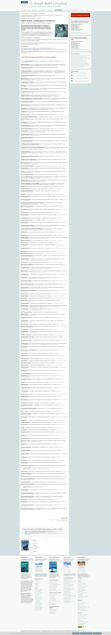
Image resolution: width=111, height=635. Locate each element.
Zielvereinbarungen (53, 329)
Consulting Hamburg (38, 597)
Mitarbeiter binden (56, 212)
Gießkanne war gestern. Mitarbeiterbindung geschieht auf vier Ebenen (34, 272)
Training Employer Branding (82, 590)
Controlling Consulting (53, 590)
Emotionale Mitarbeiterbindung (26, 141)
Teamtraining (80, 585)
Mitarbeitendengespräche (33, 73)
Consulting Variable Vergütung (68, 598)
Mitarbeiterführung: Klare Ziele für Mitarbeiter (58, 293)
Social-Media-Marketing (60, 422)
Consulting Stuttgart (38, 608)
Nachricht (54, 48)
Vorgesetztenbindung (55, 96)
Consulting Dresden (38, 592)
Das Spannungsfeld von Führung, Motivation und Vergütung (41, 226)
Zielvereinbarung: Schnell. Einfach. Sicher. (55, 262)
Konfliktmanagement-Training (82, 592)
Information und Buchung (75, 32)
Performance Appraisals (61, 482)
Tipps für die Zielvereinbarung (45, 177)
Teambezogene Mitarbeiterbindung (27, 112)
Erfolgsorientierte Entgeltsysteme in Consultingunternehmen (42, 467)
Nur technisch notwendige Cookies (86, 633)
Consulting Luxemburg (53, 609)
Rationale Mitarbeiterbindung (28, 138)
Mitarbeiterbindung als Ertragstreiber (55, 358)
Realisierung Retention (81, 605)
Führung (57, 312)
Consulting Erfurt (38, 594)
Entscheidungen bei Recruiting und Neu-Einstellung (35, 86)
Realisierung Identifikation (82, 609)
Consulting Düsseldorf (38, 593)
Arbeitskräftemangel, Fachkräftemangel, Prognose (30, 160)
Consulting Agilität (66, 583)
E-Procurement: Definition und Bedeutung (78, 59)
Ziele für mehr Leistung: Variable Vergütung (32, 441)
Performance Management (58, 184)
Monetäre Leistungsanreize (58, 334)
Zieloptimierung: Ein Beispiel (26, 474)
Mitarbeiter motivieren (63, 476)
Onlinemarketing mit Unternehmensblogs (28, 409)
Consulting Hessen (52, 599)
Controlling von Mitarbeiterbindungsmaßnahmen (30, 145)
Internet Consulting (66, 587)
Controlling (37, 585)
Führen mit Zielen (56, 353)
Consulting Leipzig (38, 602)
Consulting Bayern (52, 595)
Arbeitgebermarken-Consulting (68, 582)
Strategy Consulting (52, 581)
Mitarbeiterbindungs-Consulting (68, 589)
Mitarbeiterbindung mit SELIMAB (31, 315)
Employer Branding (60, 324)
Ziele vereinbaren (55, 499)
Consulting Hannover (38, 598)
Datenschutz (83, 631)
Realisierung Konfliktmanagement (83, 610)
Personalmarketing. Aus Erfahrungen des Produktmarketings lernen (33, 132)
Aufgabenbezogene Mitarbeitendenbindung (58, 65)
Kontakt (27, 52)
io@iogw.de (79, 631)
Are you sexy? (55, 373)
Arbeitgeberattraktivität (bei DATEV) (50, 152)
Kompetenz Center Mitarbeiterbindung (82, 78)
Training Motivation (81, 587)
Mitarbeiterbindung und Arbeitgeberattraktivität (49, 99)
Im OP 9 (57, 251)
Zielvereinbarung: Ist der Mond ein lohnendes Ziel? (42, 497)
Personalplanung (51, 109)
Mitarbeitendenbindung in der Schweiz (55, 240)
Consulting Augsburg (38, 589)
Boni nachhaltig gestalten (55, 411)
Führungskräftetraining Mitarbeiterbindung (60, 116)
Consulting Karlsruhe (38, 599)
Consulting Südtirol (52, 613)
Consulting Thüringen (52, 603)
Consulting (37, 580)
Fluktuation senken (61, 186)
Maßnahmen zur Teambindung (37, 83)
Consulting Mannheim (38, 603)
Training (36, 584)
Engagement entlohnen (60, 114)
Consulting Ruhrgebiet (53, 604)
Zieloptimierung (63, 471)
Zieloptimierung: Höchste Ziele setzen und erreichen (30, 494)
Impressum (87, 631)
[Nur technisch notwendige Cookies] (109, 633)
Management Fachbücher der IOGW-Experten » (59, 519)
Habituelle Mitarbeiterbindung (34, 135)
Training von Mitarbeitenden (82, 586)
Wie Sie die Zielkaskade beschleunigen (57, 194)
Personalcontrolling (81, 617)
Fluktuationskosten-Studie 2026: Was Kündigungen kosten (80, 58)
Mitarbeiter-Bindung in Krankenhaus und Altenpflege (39, 238)
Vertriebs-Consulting (52, 588)
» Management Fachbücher (51, 532)
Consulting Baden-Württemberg (54, 594)
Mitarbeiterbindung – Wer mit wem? (27, 338)
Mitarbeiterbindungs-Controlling (27, 301)
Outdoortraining (58, 429)
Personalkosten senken (60, 460)
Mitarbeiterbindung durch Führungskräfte (41, 79)
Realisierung (37, 583)
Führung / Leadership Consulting (54, 584)
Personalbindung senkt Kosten (60, 360)
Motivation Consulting (67, 593)
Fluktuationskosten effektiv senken (27, 92)
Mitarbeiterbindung (26, 89)
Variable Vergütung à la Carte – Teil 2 (53, 344)
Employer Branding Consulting (68, 584)
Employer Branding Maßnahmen (27, 256)
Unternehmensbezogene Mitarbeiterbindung (43, 126)
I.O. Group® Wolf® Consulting (48, 3)
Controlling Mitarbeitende (82, 623)
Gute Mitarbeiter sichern (49, 220)
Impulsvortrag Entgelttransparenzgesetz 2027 (78, 60)
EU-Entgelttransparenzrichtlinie (26, 102)
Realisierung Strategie (81, 601)
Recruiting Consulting (67, 597)
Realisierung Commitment (82, 608)
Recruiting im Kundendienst (35, 172)
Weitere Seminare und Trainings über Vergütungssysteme (80, 49)
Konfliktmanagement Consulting (68, 588)
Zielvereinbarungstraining (82, 584)
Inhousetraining (80, 594)
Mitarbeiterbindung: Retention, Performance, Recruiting (80, 55)
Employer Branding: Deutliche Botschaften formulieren (53, 306)
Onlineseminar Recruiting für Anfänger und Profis (79, 61)
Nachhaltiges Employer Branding (58, 295)
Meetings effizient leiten (57, 427)
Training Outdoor (80, 597)
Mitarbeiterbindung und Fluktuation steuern (39, 486)
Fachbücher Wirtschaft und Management (31, 50)
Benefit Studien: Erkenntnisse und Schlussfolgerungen (79, 63)
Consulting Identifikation (67, 592)
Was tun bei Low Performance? (61, 394)
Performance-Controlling (82, 615)
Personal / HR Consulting (53, 586)
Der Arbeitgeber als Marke (59, 362)
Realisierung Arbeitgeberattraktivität (84, 606)
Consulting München (38, 604)
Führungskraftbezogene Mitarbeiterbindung (31, 106)
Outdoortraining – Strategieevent (83, 596)
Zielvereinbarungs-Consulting (68, 601)
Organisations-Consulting (53, 585)
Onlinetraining (80, 595)
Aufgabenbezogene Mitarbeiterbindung (28, 123)
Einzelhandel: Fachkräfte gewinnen (57, 303)
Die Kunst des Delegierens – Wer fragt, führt (56, 382)
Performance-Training (81, 589)
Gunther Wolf (38, 16)
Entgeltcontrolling (81, 620)
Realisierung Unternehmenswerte (83, 603)
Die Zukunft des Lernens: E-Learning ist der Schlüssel (79, 65)
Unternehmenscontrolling (82, 614)
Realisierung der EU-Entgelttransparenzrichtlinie (79, 56)
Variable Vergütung (28, 321)
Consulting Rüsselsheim (39, 607)
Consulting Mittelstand (67, 602)
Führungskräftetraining (81, 582)
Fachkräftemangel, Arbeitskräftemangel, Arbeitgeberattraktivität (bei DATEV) (39, 148)
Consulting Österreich (52, 610)
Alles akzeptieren (76, 633)
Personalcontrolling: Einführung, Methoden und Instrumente (36, 288)
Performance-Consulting (67, 594)
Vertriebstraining (80, 591)
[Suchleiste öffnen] (89, 10)
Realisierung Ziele (80, 604)
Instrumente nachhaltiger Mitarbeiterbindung (51, 253)
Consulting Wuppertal (38, 609)
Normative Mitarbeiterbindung (58, 128)
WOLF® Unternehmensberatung (81, 75)
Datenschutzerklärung (97, 633)
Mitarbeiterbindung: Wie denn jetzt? (31, 169)
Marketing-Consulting (52, 589)
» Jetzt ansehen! (52, 578)
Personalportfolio (58, 402)
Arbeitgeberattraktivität (57, 188)
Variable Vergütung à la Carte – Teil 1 (34, 344)
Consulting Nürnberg (38, 606)
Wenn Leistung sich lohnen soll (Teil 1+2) (47, 509)
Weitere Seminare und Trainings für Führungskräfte (79, 33)
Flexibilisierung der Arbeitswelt (60, 420)
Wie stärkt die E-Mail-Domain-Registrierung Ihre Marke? (80, 64)
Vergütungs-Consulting (67, 599)
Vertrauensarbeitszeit (63, 438)
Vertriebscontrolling (81, 624)
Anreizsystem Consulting (67, 579)
